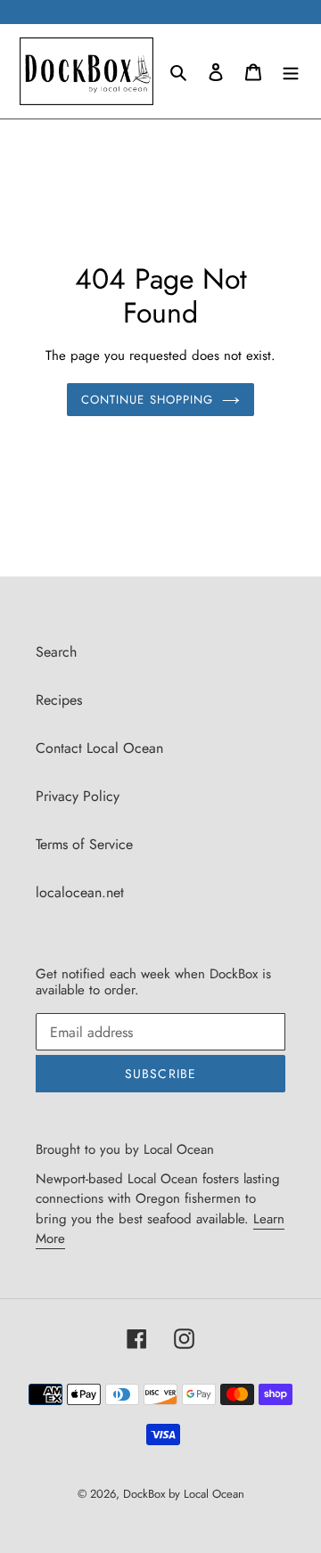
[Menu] (290, 71)
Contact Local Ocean (99, 748)
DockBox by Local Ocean (183, 1493)
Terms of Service (84, 844)
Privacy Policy (77, 796)
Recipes (59, 700)
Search (56, 652)
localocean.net (80, 892)
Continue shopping (147, 399)
